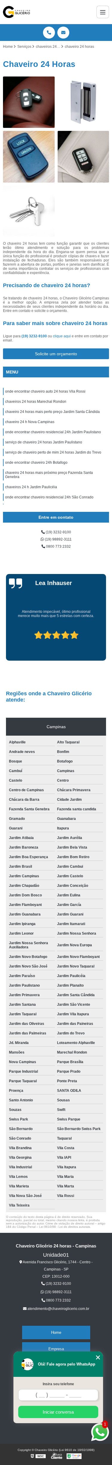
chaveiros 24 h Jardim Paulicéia (31, 487)
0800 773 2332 (58, 546)
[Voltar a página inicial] (16, 12)
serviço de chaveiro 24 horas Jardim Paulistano (43, 442)
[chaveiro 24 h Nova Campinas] (83, 157)
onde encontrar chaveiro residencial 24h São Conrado (49, 497)
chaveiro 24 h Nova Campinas (29, 422)
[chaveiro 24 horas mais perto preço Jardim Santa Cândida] (29, 157)
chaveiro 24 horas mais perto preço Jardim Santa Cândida (52, 412)
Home (56, 1332)
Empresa (56, 1349)
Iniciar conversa (58, 1412)
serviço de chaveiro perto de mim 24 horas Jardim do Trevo (53, 452)
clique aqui (62, 336)
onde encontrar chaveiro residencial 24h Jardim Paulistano (53, 432)
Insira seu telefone (58, 1384)
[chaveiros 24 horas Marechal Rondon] (83, 102)
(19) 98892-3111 (58, 539)
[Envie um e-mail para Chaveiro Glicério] (63, 33)
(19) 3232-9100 (35, 336)
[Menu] (102, 12)
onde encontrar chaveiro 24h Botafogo (36, 462)
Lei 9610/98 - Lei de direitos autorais (64, 1226)
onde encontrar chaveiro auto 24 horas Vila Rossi (45, 391)
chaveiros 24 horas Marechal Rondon (35, 401)
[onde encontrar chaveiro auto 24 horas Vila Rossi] (29, 102)
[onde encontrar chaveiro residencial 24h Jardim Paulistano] (29, 211)
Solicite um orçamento (56, 353)
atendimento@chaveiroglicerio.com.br (58, 1309)
